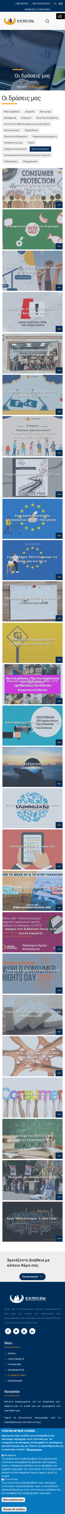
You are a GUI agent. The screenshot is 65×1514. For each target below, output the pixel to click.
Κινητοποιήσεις (41, 149)
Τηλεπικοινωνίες (13, 142)
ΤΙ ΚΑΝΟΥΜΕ (14, 1364)
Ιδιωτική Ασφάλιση (47, 118)
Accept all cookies (14, 1509)
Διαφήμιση (10, 118)
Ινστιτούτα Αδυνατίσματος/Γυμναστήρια (26, 124)
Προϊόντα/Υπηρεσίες (16, 136)
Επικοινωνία (30, 1276)
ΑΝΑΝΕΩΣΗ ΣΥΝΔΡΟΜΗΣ (37, 9)
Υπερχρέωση (30, 161)
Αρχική (21, 86)
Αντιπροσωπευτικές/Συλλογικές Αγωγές (27, 155)
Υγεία (31, 142)
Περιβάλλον (31, 130)
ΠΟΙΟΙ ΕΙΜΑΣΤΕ (16, 1359)
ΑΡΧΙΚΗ (12, 1353)
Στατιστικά (11, 1479)
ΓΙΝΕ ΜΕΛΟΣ (22, 3)
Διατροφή (45, 111)
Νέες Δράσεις (12, 111)
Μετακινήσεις (12, 130)
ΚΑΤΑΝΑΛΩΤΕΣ (16, 1370)
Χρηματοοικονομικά (15, 149)
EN (60, 3)
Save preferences (13, 1499)
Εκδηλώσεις (11, 161)
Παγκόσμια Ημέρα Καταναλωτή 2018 (33, 970)
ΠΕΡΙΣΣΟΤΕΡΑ (59, 205)
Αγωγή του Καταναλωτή (32, 1094)
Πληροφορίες (34, 1449)
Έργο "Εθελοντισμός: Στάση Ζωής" (32, 1218)
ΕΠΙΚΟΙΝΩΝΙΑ (15, 1381)
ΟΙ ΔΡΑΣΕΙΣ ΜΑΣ (17, 1375)
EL (55, 3)
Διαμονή (29, 111)
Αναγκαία (10, 1455)
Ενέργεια (26, 118)
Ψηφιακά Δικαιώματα (45, 136)
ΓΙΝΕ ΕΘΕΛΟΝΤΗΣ (41, 3)
